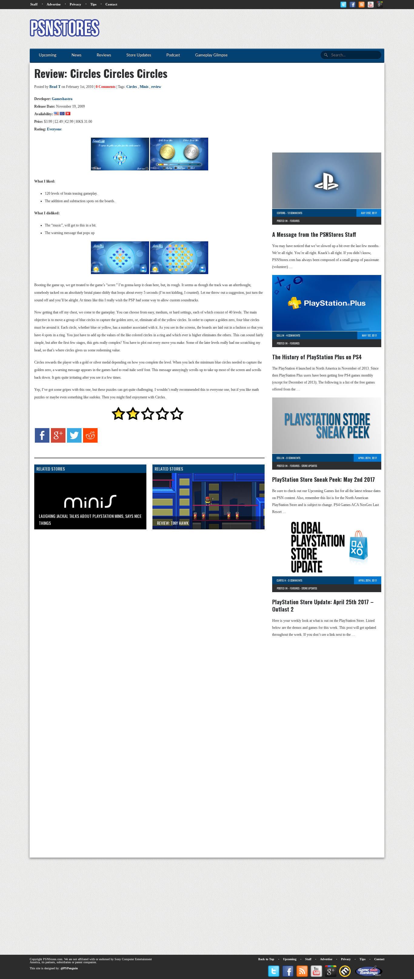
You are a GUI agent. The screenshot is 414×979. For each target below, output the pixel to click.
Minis (144, 87)
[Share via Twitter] (74, 441)
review (156, 87)
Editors (281, 213)
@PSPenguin (69, 968)
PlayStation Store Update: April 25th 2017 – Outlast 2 (323, 605)
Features (294, 221)
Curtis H (281, 580)
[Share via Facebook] (42, 441)
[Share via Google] (58, 441)
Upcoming (289, 959)
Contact (111, 4)
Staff (34, 4)
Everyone (54, 129)
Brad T (55, 87)
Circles (131, 87)
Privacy (75, 4)
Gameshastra (62, 99)
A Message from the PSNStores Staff (314, 234)
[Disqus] (145, 610)
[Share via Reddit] (90, 441)
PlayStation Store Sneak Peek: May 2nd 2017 (323, 479)
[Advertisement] (274, 28)
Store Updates (309, 466)
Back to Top (266, 959)
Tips (93, 4)
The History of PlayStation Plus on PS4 (317, 357)
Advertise (54, 4)
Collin (280, 335)
